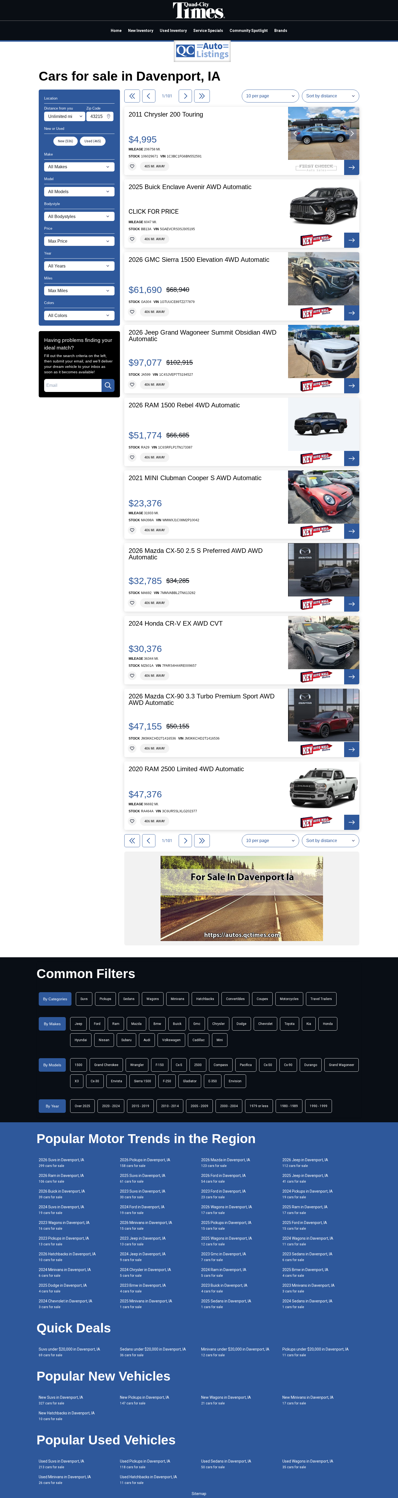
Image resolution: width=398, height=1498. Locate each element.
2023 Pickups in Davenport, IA (64, 1241)
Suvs (84, 999)
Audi (146, 1040)
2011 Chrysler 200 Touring (166, 114)
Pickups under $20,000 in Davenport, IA (315, 1352)
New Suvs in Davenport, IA (61, 1400)
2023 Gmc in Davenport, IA (223, 1257)
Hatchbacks (205, 999)
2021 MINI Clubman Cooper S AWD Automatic (195, 478)
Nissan (104, 1040)
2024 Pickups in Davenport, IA (307, 1194)
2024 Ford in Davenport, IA (142, 1210)
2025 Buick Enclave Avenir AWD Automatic (190, 187)
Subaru (126, 1040)
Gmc (196, 1024)
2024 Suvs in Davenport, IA (61, 1210)
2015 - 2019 (140, 1106)
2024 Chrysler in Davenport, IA (145, 1273)
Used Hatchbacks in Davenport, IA (148, 1480)
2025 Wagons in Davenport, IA (226, 1241)
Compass (221, 1065)
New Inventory (140, 30)
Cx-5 (179, 1065)
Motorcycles (289, 999)
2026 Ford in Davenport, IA (223, 1178)
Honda (328, 1024)
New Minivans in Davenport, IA (308, 1400)
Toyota (290, 1024)
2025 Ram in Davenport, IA (305, 1210)
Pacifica (246, 1065)
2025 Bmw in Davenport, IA (305, 1273)
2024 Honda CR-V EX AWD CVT (176, 623)
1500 (78, 1065)
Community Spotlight (249, 30)
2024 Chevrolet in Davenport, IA (65, 1304)
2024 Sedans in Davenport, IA (307, 1304)
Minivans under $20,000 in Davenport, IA (235, 1352)
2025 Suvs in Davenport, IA (142, 1178)
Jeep (78, 1024)
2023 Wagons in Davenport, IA (64, 1225)
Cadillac (199, 1040)
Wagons (152, 999)
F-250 (167, 1081)
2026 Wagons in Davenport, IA (226, 1210)
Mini (220, 1040)
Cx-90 (288, 1065)
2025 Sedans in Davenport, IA (226, 1304)
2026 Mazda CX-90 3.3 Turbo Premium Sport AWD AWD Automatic (202, 699)
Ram (115, 1024)
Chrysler (218, 1024)
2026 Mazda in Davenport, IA (225, 1163)
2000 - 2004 (229, 1106)
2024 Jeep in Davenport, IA (143, 1257)
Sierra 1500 (142, 1081)
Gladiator (190, 1081)
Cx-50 (268, 1065)
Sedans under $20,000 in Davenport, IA (153, 1352)
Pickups (105, 999)
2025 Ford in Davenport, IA (304, 1225)
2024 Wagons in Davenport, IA (307, 1241)
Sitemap (199, 1494)
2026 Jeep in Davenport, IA (305, 1163)
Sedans (129, 999)
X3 (77, 1081)
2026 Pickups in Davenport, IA (145, 1163)
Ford (97, 1024)
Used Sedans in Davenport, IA (226, 1464)
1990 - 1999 (318, 1106)
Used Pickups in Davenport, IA (145, 1464)
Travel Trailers (321, 999)
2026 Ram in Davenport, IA (61, 1178)
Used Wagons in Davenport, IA (307, 1464)
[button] (295, 133)
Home (116, 30)
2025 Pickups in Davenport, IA (226, 1225)
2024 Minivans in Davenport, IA (65, 1273)
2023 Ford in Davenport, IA (223, 1194)
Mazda (136, 1024)
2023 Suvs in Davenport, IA (142, 1194)
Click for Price (154, 211)
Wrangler (137, 1065)
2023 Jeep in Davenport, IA (143, 1241)
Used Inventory (173, 30)
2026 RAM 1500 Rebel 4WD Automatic (184, 405)
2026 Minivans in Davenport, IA (146, 1225)
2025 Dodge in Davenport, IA (63, 1288)
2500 (198, 1065)
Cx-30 (95, 1081)
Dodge (241, 1024)
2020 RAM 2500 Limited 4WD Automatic (186, 769)
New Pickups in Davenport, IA (144, 1400)
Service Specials (208, 30)
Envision (235, 1081)
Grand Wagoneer (341, 1065)
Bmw (157, 1024)
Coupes (262, 999)
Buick (177, 1024)
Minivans (177, 999)
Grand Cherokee (106, 1065)
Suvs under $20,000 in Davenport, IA (69, 1352)
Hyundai (81, 1040)
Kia (308, 1024)
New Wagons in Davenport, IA (226, 1400)
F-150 (160, 1065)
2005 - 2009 (199, 1106)
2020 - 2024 (111, 1106)
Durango (310, 1065)
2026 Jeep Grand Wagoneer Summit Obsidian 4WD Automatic (202, 335)
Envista (116, 1081)
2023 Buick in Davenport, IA (224, 1288)
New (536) (65, 141)
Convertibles (235, 999)
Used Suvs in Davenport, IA (61, 1464)
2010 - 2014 (170, 1106)
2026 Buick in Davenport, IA (62, 1194)
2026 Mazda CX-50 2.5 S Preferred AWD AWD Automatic (196, 553)
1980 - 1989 (289, 1106)
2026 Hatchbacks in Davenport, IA (67, 1257)
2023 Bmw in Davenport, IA (143, 1288)
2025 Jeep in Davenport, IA (305, 1178)
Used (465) (92, 141)
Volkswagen (171, 1040)
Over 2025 (82, 1106)
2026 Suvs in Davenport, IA (61, 1163)
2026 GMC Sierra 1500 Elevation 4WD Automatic (199, 259)
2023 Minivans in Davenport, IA (308, 1288)
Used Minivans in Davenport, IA (65, 1480)
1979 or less (259, 1106)
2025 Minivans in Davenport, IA (146, 1304)
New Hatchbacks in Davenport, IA (67, 1416)
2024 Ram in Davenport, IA (223, 1273)
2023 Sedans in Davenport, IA (307, 1257)
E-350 (212, 1081)
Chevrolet (265, 1024)
